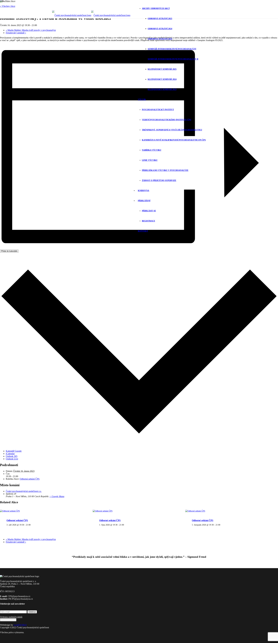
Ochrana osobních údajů (11, 617)
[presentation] (10, 511)
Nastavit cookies (8, 620)
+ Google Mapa (56, 496)
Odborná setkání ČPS (30, 479)
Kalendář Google (14, 451)
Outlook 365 (11, 456)
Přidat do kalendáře (9, 251)
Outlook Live (12, 459)
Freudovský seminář (16, 33)
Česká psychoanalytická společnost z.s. (24, 491)
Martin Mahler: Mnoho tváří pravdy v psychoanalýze (31, 30)
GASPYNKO (20, 625)
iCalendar (10, 453)
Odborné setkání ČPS (17, 520)
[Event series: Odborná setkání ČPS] (32, 525)
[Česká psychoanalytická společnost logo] (91, 15)
